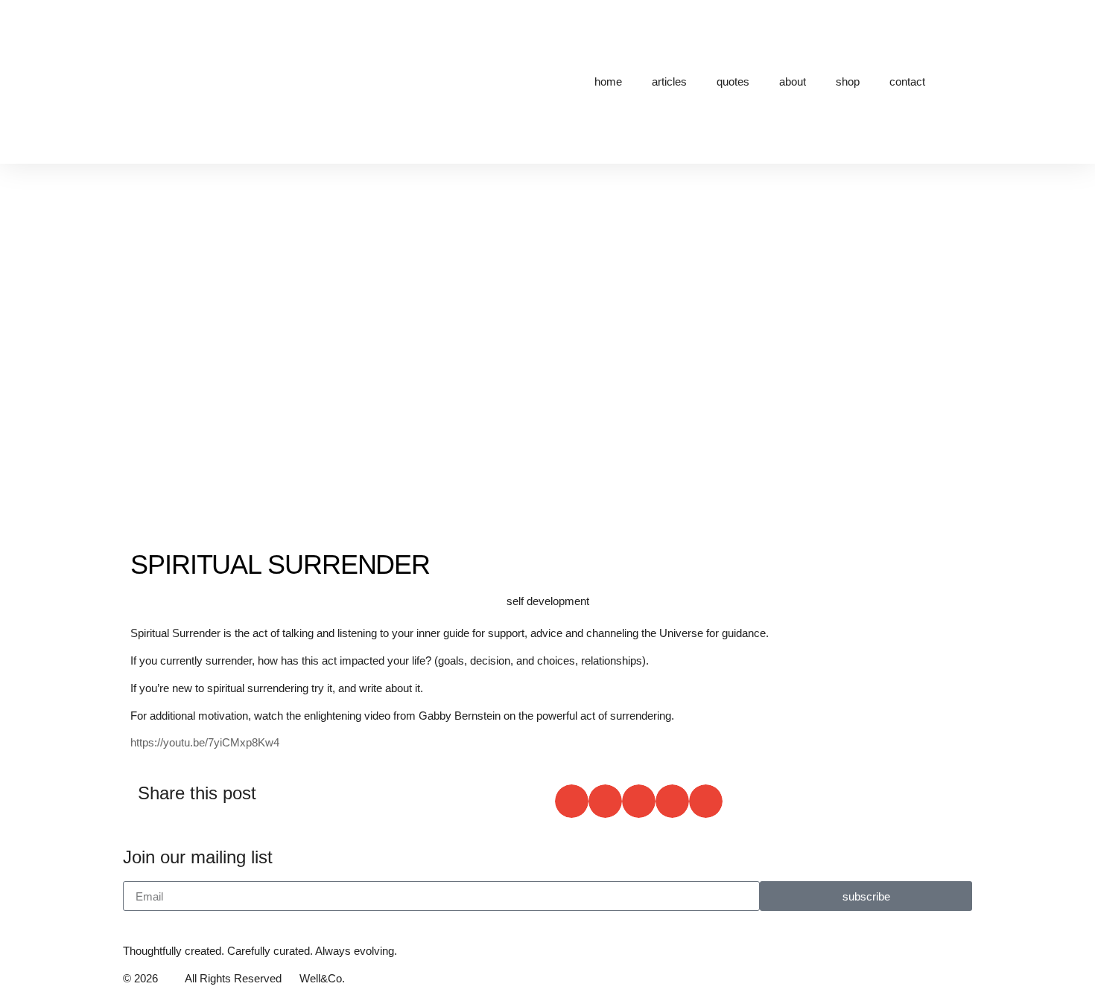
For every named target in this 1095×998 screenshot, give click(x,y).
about (792, 81)
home (608, 81)
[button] (571, 801)
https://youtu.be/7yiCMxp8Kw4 (204, 742)
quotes (733, 81)
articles (669, 81)
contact (907, 81)
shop (848, 81)
